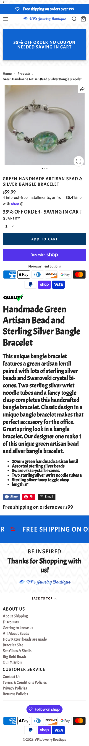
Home (7, 74)
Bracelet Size (13, 645)
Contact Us (11, 677)
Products (24, 74)
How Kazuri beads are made (25, 639)
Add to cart (44, 239)
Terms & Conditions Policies (25, 683)
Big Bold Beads (14, 657)
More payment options (44, 266)
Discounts (11, 622)
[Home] (44, 19)
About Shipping (15, 616)
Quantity (11, 218)
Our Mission (12, 662)
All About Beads (16, 634)
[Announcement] (44, 9)
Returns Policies (15, 694)
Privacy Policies (15, 688)
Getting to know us (18, 628)
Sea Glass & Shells (17, 651)
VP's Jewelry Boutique (50, 739)
